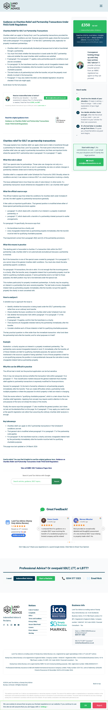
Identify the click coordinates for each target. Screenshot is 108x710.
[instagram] (11, 625)
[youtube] (18, 625)
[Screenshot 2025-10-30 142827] (58, 628)
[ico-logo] (58, 605)
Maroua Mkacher (86, 519)
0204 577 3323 (71, 578)
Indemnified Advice (24, 578)
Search (56, 481)
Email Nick (94, 578)
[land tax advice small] (11, 3)
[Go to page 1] (69, 542)
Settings (43, 707)
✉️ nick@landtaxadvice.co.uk (56, 98)
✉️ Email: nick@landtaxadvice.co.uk (90, 162)
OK (85, 705)
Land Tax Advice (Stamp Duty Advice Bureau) (21, 522)
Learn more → (42, 105)
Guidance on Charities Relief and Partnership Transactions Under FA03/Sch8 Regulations (34, 460)
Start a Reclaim (45, 578)
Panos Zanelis (52, 519)
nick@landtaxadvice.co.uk (84, 643)
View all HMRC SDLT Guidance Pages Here (36, 468)
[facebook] (4, 625)
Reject (99, 705)
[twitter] (7, 625)
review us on (17, 535)
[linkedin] (15, 625)
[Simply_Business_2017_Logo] (58, 621)
